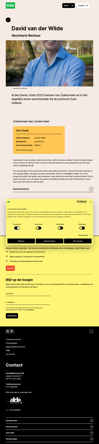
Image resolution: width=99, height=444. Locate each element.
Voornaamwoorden (24, 145)
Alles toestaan (78, 241)
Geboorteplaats (23, 138)
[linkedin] (12, 331)
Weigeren (21, 241)
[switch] (38, 228)
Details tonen (83, 235)
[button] (69, 5)
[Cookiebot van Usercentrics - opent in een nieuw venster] (78, 201)
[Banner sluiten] (91, 202)
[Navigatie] (90, 331)
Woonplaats (21, 141)
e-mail (30, 150)
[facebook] (8, 331)
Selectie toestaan (49, 241)
